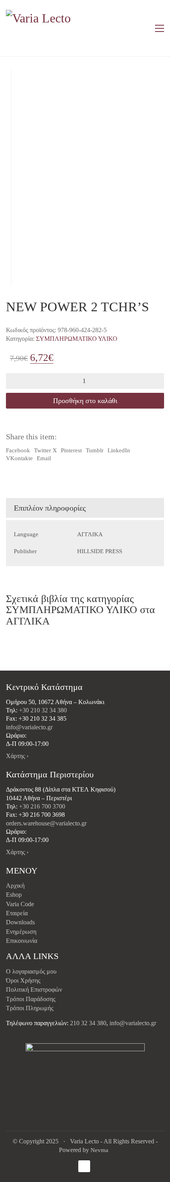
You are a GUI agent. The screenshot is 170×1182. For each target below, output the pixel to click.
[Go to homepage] (39, 28)
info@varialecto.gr (29, 727)
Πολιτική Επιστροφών (34, 989)
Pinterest (71, 450)
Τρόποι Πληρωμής (29, 1008)
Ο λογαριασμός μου (31, 971)
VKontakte (19, 458)
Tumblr (95, 450)
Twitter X (45, 450)
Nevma (99, 1150)
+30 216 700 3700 (42, 806)
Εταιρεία (17, 913)
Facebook (18, 450)
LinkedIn (119, 450)
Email (44, 458)
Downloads (20, 922)
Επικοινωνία (21, 940)
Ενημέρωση (21, 931)
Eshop (14, 894)
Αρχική (15, 885)
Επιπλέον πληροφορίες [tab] (50, 508)
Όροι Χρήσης (23, 980)
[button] (159, 28)
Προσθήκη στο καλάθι (85, 401)
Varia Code (20, 904)
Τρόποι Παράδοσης (30, 999)
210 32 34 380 (88, 1023)
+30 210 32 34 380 (43, 710)
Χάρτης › (17, 756)
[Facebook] (84, 1166)
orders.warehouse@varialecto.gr (46, 823)
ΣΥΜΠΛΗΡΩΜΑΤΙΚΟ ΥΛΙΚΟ (76, 338)
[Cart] (142, 28)
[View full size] (17, 81)
